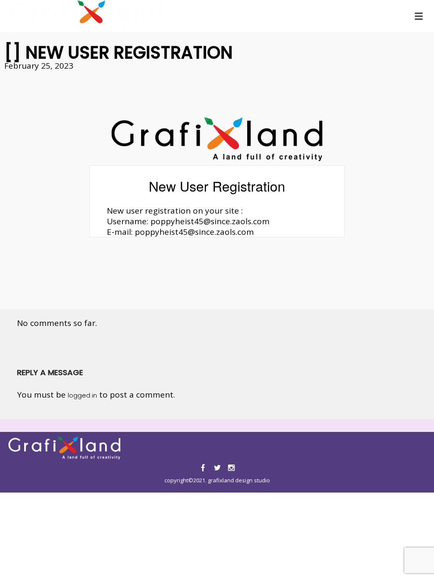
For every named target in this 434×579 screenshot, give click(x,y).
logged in (82, 395)
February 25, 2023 (38, 65)
